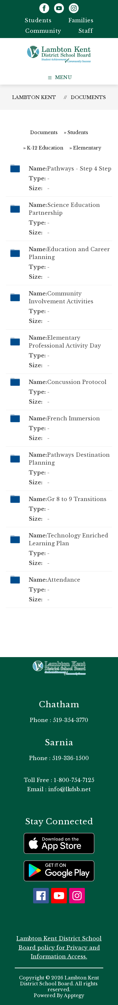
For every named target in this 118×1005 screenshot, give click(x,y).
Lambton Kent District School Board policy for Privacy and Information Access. (59, 947)
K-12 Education (45, 148)
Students (38, 20)
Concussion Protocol (77, 382)
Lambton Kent (34, 97)
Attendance (63, 579)
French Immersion (73, 418)
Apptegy (74, 995)
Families (81, 20)
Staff (85, 31)
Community (43, 31)
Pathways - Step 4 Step (79, 168)
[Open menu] (59, 77)
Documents (88, 97)
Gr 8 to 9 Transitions (77, 499)
